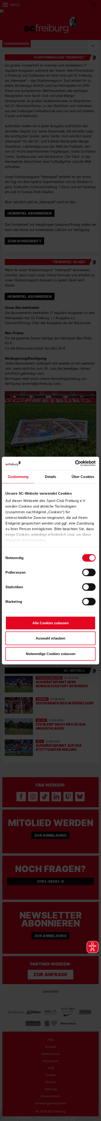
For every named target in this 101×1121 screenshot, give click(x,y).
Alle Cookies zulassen (50, 623)
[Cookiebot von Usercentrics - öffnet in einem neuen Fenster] (75, 463)
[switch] (89, 572)
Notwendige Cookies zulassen (50, 654)
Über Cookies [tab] (83, 476)
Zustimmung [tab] (18, 476)
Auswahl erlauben (50, 638)
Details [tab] (50, 476)
